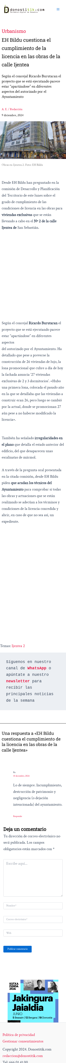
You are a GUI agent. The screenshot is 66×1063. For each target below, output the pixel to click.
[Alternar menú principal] (58, 9)
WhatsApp (36, 668)
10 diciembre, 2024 (21, 776)
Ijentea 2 (18, 645)
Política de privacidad (19, 1034)
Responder (17, 816)
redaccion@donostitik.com (23, 1055)
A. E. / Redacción (12, 109)
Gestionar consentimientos (23, 1041)
